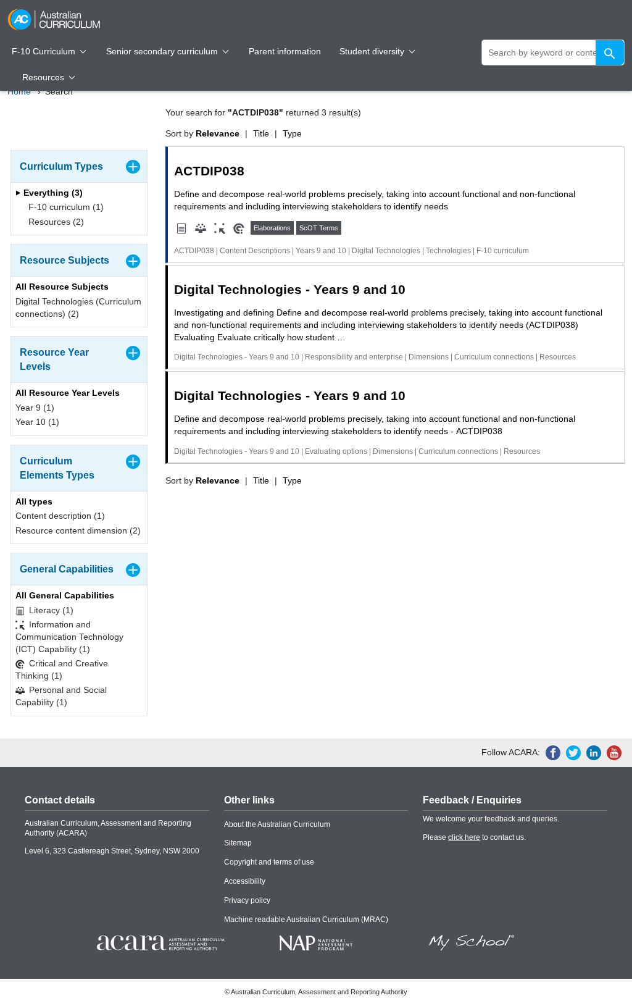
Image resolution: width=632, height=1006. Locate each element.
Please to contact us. (474, 837)
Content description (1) (60, 516)
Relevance (217, 133)
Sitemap (238, 843)
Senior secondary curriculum (163, 51)
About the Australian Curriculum (277, 824)
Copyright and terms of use (269, 862)
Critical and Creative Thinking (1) (61, 669)
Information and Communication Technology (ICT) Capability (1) (69, 636)
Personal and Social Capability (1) (61, 696)
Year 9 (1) (34, 408)
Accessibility (244, 881)
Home (19, 91)
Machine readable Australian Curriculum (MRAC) (306, 919)
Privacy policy (247, 900)
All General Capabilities (64, 595)
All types (33, 501)
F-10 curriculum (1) (65, 207)
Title (261, 133)
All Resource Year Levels (67, 393)
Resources (44, 77)
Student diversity (373, 51)
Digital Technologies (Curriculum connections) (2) (78, 307)
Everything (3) (52, 193)
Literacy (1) (50, 610)
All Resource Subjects (62, 286)
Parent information (285, 51)
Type (292, 133)
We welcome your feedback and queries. (491, 819)
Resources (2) (55, 222)
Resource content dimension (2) (78, 530)
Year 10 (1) (37, 422)
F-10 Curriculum (45, 51)
